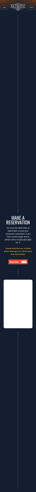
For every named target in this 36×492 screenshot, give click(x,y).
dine (4, 7)
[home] (18, 7)
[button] (32, 7)
